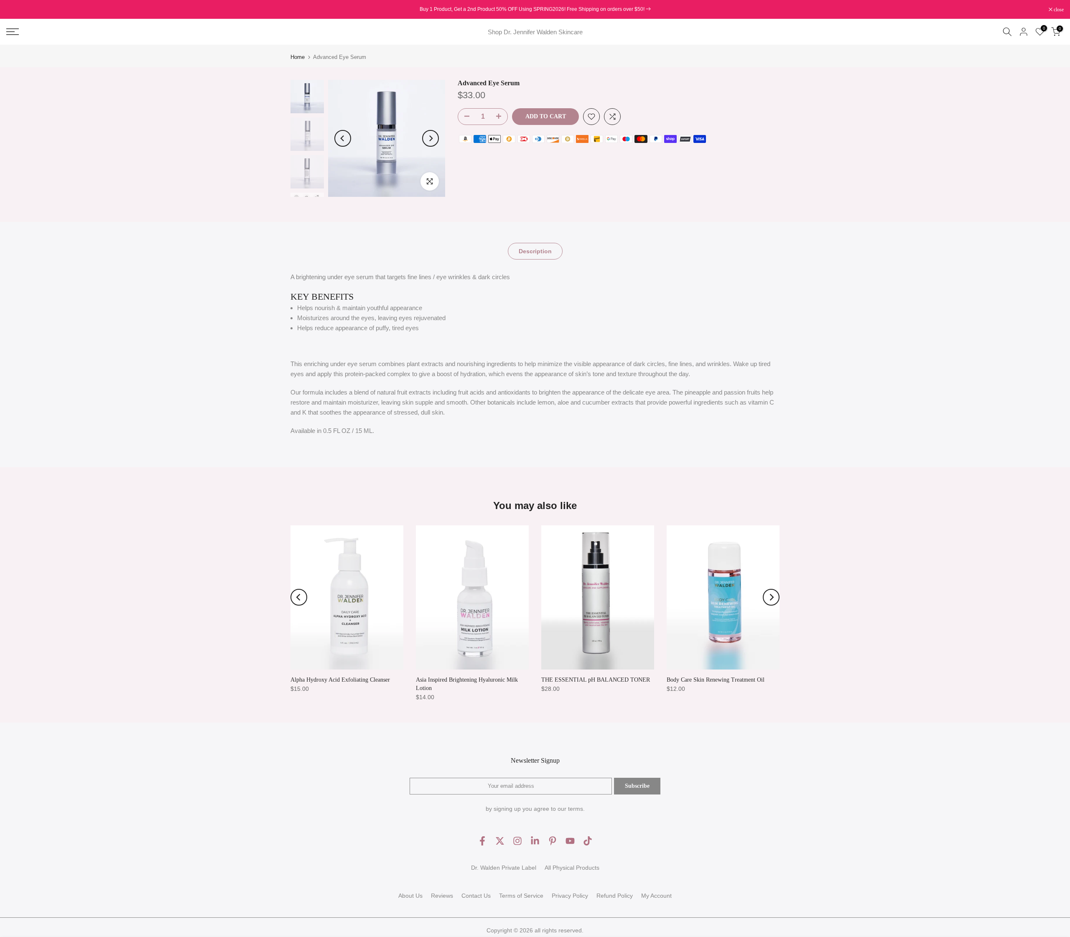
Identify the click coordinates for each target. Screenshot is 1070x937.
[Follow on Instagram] (517, 841)
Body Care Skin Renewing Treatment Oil (715, 680)
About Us (410, 895)
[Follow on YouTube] (570, 841)
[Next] (430, 138)
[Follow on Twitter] (499, 841)
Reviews (442, 895)
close (15, 9)
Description (535, 251)
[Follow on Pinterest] (552, 841)
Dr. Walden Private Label (503, 867)
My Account (656, 895)
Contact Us (476, 895)
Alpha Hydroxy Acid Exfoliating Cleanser (340, 680)
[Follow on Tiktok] (587, 841)
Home (297, 57)
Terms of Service (521, 895)
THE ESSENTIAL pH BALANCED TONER (595, 680)
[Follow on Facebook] (482, 841)
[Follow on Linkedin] (535, 841)
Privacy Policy (570, 895)
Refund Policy (614, 895)
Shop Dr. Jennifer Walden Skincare (535, 32)
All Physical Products (572, 867)
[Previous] (342, 138)
